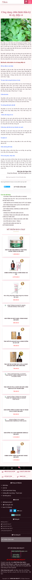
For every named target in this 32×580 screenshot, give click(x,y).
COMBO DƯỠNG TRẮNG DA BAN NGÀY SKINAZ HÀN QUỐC (16, 456)
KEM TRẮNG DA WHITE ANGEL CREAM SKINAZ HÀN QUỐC (16, 319)
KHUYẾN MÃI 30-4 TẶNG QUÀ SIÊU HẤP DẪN (15, 219)
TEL (26, 3)
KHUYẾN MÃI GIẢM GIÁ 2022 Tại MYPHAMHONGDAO (12, 224)
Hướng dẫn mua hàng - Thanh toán (12, 493)
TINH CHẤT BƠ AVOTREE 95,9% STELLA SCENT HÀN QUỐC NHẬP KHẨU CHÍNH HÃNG (16, 364)
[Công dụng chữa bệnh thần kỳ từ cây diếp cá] (16, 30)
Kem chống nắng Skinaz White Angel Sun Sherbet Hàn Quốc (16, 296)
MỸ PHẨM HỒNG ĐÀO (20, 187)
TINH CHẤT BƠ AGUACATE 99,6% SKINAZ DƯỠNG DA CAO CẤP (16, 342)
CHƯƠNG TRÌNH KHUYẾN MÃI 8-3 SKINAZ (15, 196)
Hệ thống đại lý (7, 495)
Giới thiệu (5, 485)
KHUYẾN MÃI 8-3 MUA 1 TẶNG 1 (12, 221)
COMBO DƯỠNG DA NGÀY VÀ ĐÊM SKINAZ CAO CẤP (16, 273)
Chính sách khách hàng (9, 490)
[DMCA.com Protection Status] (16, 515)
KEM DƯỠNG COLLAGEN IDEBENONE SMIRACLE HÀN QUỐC (16, 433)
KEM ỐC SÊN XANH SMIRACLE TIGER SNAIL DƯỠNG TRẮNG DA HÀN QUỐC (16, 250)
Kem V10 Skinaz (7, 507)
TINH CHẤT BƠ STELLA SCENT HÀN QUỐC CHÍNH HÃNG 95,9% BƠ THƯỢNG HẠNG (16, 387)
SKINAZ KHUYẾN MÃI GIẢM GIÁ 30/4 (13, 212)
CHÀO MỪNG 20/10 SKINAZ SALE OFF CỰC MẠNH (17, 202)
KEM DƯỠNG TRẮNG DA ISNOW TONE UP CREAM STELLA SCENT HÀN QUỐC (16, 410)
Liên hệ (5, 488)
